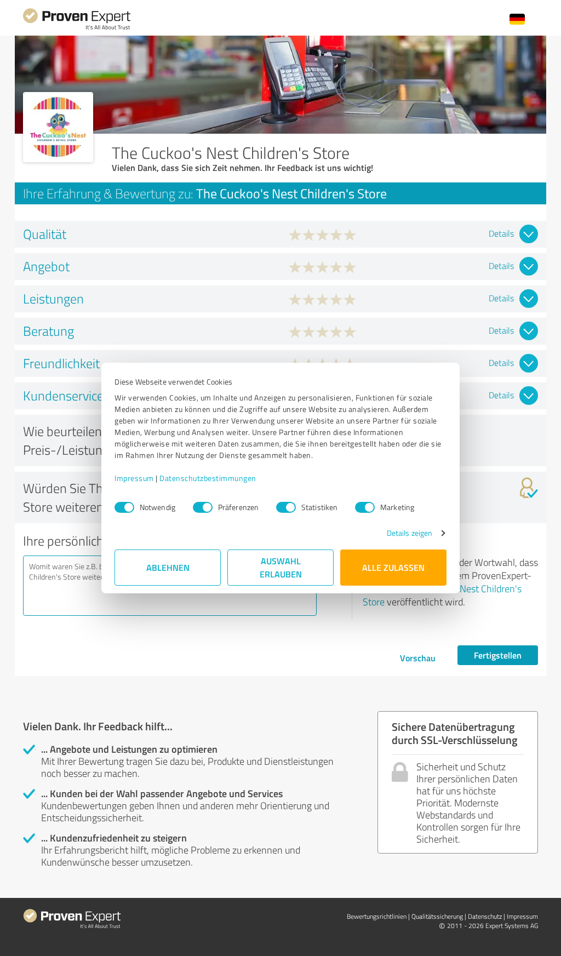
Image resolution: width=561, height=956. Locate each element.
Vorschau (418, 657)
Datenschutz (485, 916)
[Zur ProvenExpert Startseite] (76, 28)
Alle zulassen (393, 567)
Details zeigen (409, 533)
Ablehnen (168, 567)
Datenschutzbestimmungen (207, 478)
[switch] (203, 507)
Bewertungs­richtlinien (377, 916)
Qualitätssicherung (437, 916)
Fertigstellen (498, 655)
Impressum (134, 478)
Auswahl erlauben (281, 567)
